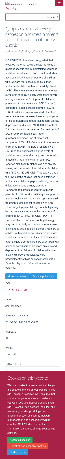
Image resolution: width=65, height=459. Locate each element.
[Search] (57, 17)
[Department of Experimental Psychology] (27, 4)
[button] (59, 3)
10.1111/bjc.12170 (16, 290)
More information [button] (17, 276)
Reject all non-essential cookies (28, 446)
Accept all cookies (20, 440)
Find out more (18, 452)
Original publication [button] (44, 276)
